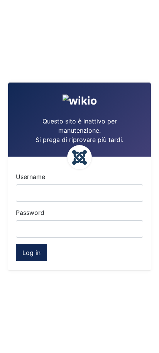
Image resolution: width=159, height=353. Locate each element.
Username (30, 177)
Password (30, 212)
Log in (31, 253)
